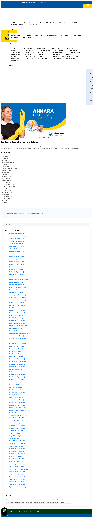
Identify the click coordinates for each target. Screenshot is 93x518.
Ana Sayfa (12, 11)
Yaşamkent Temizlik (16, 50)
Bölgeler (11, 43)
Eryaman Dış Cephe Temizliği (17, 320)
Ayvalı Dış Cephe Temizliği (16, 259)
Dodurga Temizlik (15, 52)
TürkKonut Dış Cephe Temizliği (17, 443)
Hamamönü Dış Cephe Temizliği (17, 341)
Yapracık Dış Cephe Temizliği (16, 464)
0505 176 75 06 (42, 2)
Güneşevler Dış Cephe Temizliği (17, 338)
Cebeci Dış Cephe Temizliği (16, 284)
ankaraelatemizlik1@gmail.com (28, 2)
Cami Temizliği (73, 22)
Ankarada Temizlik (29, 54)
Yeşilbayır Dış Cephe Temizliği (17, 476)
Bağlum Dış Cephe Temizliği (16, 264)
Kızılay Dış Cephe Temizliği (16, 369)
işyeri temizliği (9, 499)
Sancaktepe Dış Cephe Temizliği (17, 407)
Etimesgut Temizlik (45, 50)
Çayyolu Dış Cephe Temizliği (16, 292)
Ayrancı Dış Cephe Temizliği (16, 256)
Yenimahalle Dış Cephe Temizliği (17, 471)
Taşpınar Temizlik (15, 54)
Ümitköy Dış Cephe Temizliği (16, 461)
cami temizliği (51, 499)
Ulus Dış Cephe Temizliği (15, 456)
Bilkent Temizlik (42, 52)
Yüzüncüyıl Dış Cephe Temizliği (17, 482)
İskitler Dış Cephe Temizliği (16, 356)
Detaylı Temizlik (43, 54)
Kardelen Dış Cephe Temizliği (17, 364)
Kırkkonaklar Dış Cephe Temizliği (17, 371)
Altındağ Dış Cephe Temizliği (16, 246)
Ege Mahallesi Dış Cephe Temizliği (18, 307)
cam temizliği (68, 499)
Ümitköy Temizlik (28, 48)
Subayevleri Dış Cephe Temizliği (17, 423)
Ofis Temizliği (29, 502)
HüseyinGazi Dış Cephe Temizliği (18, 348)
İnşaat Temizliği (49, 22)
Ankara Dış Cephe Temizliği (16, 233)
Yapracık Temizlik (29, 52)
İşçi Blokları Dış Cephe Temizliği (17, 487)
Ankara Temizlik (15, 48)
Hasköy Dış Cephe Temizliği (16, 346)
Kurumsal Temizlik (32, 24)
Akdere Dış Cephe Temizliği (16, 241)
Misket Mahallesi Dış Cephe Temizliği (19, 389)
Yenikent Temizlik (44, 56)
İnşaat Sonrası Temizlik (17, 24)
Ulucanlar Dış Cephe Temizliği (17, 453)
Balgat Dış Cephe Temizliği (16, 269)
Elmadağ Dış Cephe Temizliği (17, 310)
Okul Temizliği (61, 22)
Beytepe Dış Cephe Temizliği (16, 274)
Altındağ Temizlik (28, 58)
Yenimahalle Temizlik (42, 58)
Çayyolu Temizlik (54, 48)
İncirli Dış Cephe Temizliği (16, 353)
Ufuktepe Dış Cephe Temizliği (17, 448)
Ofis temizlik (17, 499)
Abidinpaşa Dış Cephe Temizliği (17, 236)
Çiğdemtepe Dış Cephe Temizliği (17, 295)
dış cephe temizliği (78, 499)
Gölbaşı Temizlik (15, 60)
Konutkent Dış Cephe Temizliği (17, 377)
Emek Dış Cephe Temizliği (16, 315)
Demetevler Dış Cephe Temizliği (17, 300)
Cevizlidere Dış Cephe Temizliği (17, 287)
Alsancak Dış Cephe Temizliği (17, 243)
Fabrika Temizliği (77, 35)
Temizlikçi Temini (26, 37)
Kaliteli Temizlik (68, 54)
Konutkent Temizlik (31, 50)
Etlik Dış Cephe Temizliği (15, 328)
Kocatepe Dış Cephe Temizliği (17, 374)
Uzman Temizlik (56, 54)
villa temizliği (25, 499)
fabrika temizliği (9, 502)
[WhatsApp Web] (4, 511)
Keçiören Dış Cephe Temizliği (17, 366)
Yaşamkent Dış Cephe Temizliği (17, 466)
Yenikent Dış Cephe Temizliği (16, 474)
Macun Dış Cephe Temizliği (16, 384)
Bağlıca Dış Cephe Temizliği (16, 261)
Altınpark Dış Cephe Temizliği (17, 251)
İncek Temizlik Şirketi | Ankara (58, 52)
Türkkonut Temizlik (30, 56)
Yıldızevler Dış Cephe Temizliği (17, 479)
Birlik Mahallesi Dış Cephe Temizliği (18, 279)
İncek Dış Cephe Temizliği (16, 351)
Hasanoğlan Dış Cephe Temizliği (17, 343)
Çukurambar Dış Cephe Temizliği (17, 297)
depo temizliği (42, 499)
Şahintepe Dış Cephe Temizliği (17, 412)
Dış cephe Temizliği (19, 502)
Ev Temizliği (38, 22)
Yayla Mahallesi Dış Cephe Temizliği (18, 469)
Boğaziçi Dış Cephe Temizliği (16, 282)
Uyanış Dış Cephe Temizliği (16, 459)
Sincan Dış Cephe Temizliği (16, 418)
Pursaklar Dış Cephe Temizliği (17, 405)
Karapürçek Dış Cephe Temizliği (17, 361)
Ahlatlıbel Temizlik (76, 52)
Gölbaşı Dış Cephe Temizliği (16, 336)
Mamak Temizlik (15, 58)
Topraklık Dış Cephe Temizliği (17, 441)
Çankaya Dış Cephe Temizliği (17, 289)
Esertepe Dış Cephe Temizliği (17, 323)
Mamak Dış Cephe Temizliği (16, 387)
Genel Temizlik (14, 22)
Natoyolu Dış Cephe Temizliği (17, 392)
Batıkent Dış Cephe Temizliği (16, 272)
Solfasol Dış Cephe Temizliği (16, 420)
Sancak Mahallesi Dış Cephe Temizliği (19, 410)
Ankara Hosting (14, 511)
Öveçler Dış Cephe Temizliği (16, 400)
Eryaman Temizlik (68, 48)
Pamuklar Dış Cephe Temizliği (17, 402)
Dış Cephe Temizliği (52, 35)
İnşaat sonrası (34, 499)
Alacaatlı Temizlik (72, 50)
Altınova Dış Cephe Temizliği (16, 248)
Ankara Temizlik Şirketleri (66, 502)
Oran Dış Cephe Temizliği (16, 394)
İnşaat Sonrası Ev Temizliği (52, 502)
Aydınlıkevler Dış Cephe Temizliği (18, 254)
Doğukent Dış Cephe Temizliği (17, 305)
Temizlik (11, 30)
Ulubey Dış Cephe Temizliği (16, 451)
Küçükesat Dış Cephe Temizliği (17, 382)
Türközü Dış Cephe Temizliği (16, 438)
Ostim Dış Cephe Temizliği (16, 397)
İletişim (11, 65)
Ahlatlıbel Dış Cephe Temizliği (17, 238)
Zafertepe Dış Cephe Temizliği (17, 484)
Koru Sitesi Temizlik (16, 56)
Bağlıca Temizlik (41, 48)
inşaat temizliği (59, 499)
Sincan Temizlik (57, 58)
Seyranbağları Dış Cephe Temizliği (18, 415)
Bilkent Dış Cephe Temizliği (16, 277)
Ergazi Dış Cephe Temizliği (16, 318)
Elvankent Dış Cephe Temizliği (17, 312)
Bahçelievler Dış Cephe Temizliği (17, 266)
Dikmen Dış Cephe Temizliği (16, 302)
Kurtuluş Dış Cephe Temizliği (16, 379)
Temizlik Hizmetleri (15, 35)
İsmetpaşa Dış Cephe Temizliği (17, 359)
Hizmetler (11, 17)
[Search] (89, 224)
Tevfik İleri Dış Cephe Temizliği (17, 433)
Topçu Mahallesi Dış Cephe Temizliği (18, 435)
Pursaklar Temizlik (70, 58)
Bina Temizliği (14, 37)
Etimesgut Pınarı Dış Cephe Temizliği (18, 325)
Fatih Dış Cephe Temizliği (16, 330)
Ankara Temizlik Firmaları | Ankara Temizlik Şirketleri (66, 56)
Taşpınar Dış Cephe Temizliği (16, 430)
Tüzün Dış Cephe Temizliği (16, 446)
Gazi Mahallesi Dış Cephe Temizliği (18, 333)
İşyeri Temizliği (26, 22)
